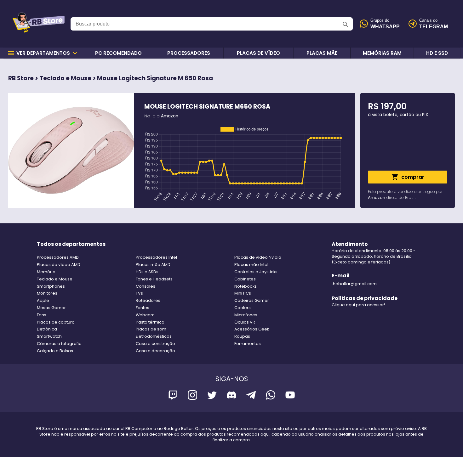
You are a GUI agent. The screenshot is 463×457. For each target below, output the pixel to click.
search (345, 24)
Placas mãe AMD (153, 264)
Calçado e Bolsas (55, 350)
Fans (41, 315)
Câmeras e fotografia (59, 343)
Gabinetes (245, 279)
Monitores (47, 293)
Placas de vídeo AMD (58, 264)
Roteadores (148, 300)
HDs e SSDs (147, 271)
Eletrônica (47, 329)
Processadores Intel (156, 257)
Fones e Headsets (154, 279)
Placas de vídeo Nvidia (257, 257)
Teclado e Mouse (54, 279)
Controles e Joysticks (255, 271)
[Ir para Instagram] (192, 396)
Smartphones (51, 286)
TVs (139, 293)
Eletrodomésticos (154, 336)
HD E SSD (437, 53)
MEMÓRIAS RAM (382, 53)
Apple (43, 300)
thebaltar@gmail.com (354, 283)
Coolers (242, 307)
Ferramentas (247, 343)
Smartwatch (49, 336)
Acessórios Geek (251, 329)
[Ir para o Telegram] (251, 396)
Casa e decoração (155, 350)
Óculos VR (244, 322)
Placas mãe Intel (251, 264)
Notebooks (245, 286)
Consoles (145, 286)
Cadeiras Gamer (251, 300)
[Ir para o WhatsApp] (270, 396)
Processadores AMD (58, 257)
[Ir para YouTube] (290, 396)
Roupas (242, 336)
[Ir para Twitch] (173, 396)
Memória (46, 271)
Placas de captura (56, 322)
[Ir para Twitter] (212, 396)
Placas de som (151, 329)
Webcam (145, 315)
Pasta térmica (150, 322)
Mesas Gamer (51, 307)
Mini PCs (242, 293)
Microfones (245, 315)
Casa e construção (155, 343)
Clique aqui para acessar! (358, 304)
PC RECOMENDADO (118, 53)
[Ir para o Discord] (231, 396)
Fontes (142, 307)
